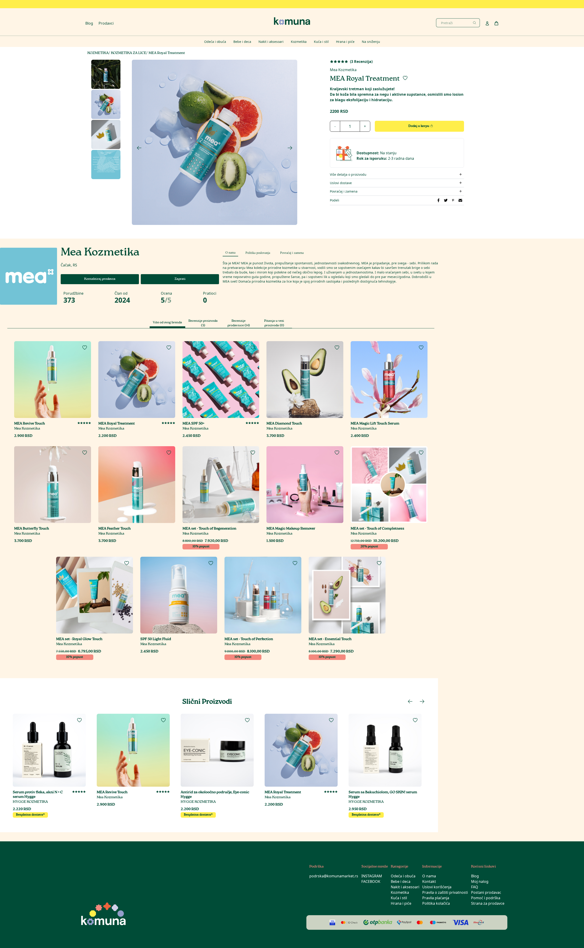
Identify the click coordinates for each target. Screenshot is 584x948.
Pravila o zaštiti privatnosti (445, 892)
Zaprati (180, 279)
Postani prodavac (486, 892)
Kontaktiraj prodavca (99, 279)
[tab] (230, 252)
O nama (429, 875)
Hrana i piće (401, 903)
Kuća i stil (399, 897)
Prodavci (106, 23)
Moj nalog (479, 881)
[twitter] (446, 200)
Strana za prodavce (487, 903)
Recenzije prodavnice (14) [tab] (238, 323)
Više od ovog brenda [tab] (167, 322)
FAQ (474, 886)
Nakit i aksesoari (405, 886)
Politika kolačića (436, 903)
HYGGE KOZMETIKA (30, 802)
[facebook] (438, 200)
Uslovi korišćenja (436, 886)
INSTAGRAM (371, 875)
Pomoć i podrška (485, 897)
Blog (89, 23)
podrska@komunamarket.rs (333, 875)
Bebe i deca (400, 881)
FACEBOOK (370, 881)
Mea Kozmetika (343, 69)
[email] (460, 200)
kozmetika (98, 53)
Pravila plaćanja (435, 897)
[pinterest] (453, 200)
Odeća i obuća (403, 875)
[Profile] (487, 23)
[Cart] (496, 23)
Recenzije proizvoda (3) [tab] (203, 323)
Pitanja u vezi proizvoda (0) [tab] (274, 323)
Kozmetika (400, 892)
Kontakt (429, 881)
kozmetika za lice (128, 53)
